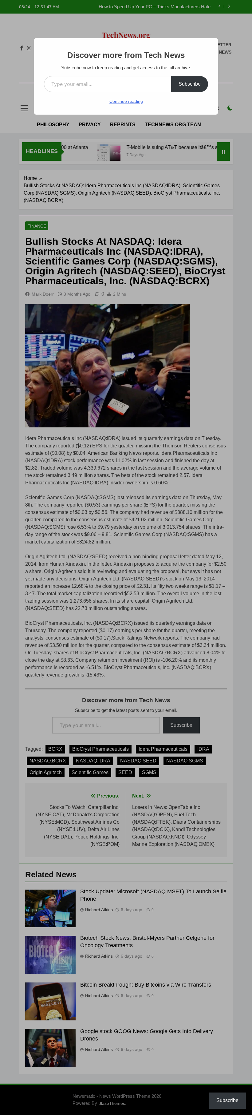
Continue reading (126, 101)
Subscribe (190, 84)
